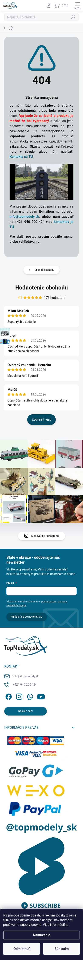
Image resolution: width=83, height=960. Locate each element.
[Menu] (77, 5)
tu (67, 925)
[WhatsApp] (29, 696)
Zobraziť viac (41, 419)
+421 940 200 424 (25, 684)
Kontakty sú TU (21, 157)
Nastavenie (41, 935)
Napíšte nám (25, 711)
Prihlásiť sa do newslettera (26, 616)
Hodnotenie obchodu (41, 287)
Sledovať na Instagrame (45, 535)
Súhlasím (61, 949)
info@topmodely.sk (26, 676)
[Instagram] (18, 696)
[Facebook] (8, 696)
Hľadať (73, 17)
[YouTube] (41, 696)
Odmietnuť (21, 949)
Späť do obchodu (44, 269)
